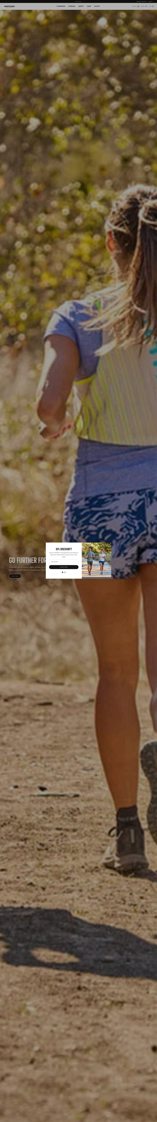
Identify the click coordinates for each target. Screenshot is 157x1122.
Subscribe (64, 567)
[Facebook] (62, 572)
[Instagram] (65, 572)
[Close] (109, 544)
